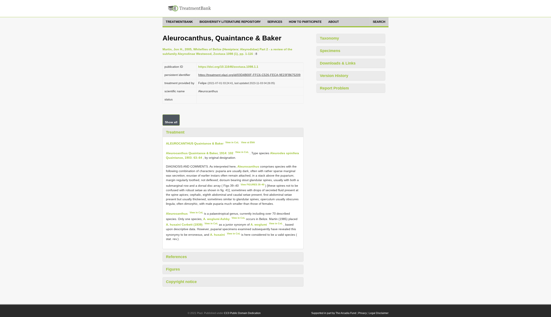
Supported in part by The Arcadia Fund (333, 313)
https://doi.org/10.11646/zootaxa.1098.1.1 (228, 66)
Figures (173, 269)
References (176, 257)
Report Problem (334, 88)
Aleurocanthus (248, 166)
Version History (334, 76)
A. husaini (217, 234)
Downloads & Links (338, 63)
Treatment (175, 132)
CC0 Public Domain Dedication (242, 313)
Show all (171, 122)
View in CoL (232, 142)
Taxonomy (329, 38)
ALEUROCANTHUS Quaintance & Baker (194, 143)
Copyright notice (181, 282)
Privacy (362, 313)
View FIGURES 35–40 (252, 184)
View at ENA (248, 142)
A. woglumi (259, 224)
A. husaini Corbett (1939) (184, 224)
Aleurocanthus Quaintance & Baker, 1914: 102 (199, 153)
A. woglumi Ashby (216, 219)
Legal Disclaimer (378, 313)
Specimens (330, 51)
